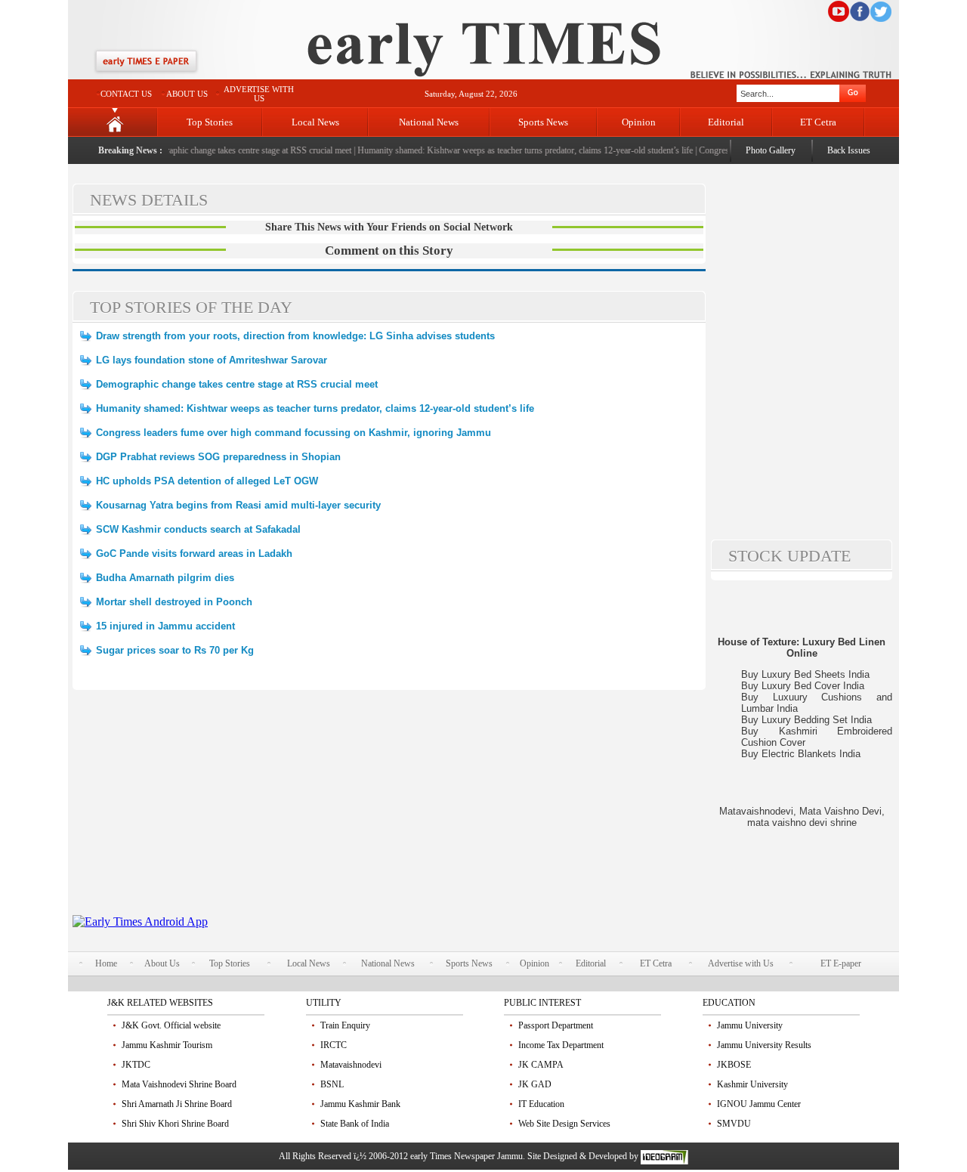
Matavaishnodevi (351, 1064)
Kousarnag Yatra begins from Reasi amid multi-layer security (238, 505)
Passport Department (555, 1025)
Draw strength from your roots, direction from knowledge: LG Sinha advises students (295, 336)
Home (106, 963)
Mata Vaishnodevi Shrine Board (179, 1084)
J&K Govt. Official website (171, 1025)
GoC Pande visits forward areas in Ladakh (194, 553)
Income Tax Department (561, 1045)
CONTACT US (126, 93)
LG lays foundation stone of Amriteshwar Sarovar (211, 360)
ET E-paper (840, 963)
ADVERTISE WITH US (259, 94)
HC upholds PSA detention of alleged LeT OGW (207, 481)
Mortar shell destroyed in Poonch (174, 602)
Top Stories (210, 122)
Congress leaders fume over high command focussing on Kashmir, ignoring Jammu (293, 432)
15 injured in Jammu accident (165, 626)
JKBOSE (734, 1064)
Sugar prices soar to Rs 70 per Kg (175, 650)
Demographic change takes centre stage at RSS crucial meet (235, 150)
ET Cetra (818, 122)
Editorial (726, 122)
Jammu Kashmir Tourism (167, 1045)
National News (429, 122)
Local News (315, 122)
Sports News (543, 122)
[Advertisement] (389, 809)
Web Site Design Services (564, 1123)
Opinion (639, 122)
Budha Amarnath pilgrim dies (165, 577)
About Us (162, 963)
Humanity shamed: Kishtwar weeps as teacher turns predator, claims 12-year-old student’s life (515, 150)
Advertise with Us (741, 963)
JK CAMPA (541, 1064)
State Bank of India (354, 1123)
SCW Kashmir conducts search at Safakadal (198, 529)
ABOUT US (187, 93)
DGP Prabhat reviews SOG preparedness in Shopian (218, 456)
